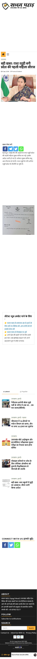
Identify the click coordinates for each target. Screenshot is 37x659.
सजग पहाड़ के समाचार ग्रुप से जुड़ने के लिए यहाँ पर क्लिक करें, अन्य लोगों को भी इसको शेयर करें (18, 325)
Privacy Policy (31, 632)
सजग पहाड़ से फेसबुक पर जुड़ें (17, 332)
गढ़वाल (24, 418)
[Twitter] (15, 148)
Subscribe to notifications (11, 618)
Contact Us (5, 632)
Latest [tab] (7, 391)
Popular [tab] (24, 391)
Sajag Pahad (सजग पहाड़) (20, 641)
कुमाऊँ (19, 399)
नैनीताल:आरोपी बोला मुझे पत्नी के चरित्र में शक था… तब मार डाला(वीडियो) (22, 405)
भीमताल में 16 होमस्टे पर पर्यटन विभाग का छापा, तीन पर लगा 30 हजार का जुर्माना (22, 423)
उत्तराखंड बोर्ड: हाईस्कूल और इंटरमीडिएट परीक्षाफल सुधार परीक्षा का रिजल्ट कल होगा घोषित (22, 444)
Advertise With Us (18, 632)
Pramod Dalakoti (17, 71)
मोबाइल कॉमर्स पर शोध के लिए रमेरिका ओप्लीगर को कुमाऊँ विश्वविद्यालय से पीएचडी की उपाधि (21, 465)
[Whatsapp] (21, 148)
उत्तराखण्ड (3, 59)
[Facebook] (5, 148)
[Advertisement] (18, 29)
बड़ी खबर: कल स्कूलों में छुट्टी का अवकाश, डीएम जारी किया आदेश (22, 485)
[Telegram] (10, 148)
